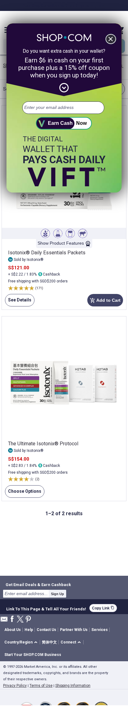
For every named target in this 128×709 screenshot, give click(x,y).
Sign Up (57, 594)
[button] (22, 642)
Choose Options (23, 493)
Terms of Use (41, 685)
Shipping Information (72, 685)
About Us (12, 630)
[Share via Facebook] (12, 619)
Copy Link (103, 608)
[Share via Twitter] (20, 619)
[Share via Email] (4, 621)
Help (29, 630)
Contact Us (46, 630)
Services (99, 630)
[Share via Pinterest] (28, 619)
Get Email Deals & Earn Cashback (38, 584)
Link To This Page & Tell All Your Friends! (46, 608)
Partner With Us (74, 630)
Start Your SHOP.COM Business (32, 655)
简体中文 (49, 642)
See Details (18, 301)
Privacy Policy (15, 685)
